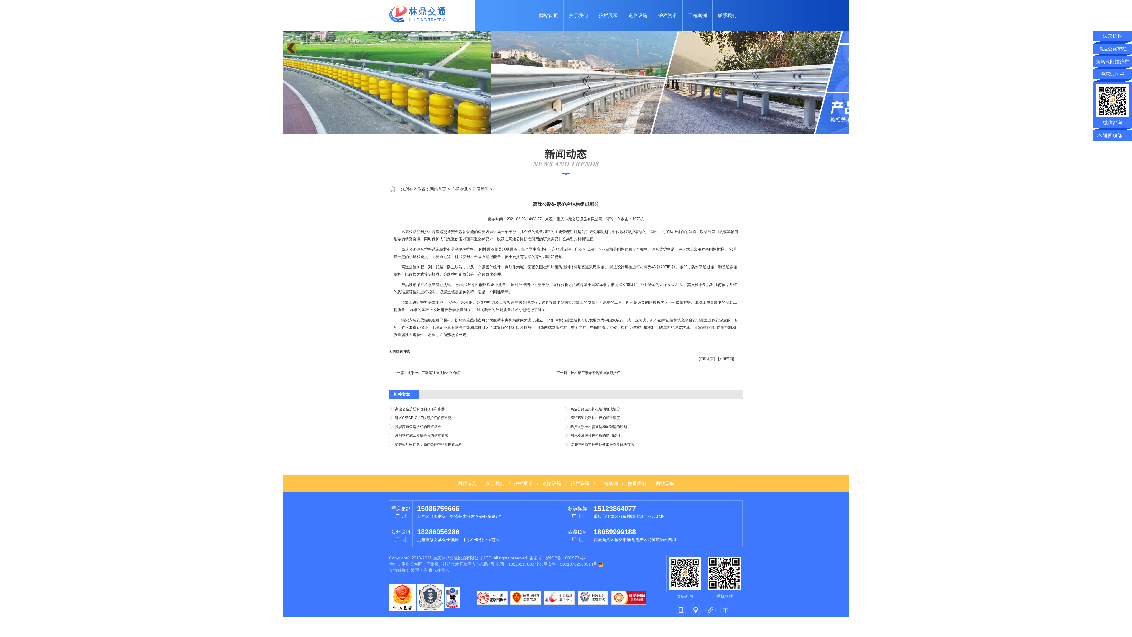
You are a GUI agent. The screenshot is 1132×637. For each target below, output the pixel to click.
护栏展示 (608, 15)
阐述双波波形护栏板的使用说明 (595, 436)
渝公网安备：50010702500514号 (566, 564)
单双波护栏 (1112, 74)
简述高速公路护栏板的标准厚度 (595, 418)
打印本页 (707, 359)
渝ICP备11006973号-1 (566, 558)
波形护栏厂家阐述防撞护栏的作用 (433, 373)
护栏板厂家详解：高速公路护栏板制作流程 (428, 444)
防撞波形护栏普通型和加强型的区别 (598, 427)
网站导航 (665, 483)
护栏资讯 (667, 15)
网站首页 (548, 15)
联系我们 (727, 15)
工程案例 (697, 15)
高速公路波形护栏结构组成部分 (595, 409)
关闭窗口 (726, 359)
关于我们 (578, 15)
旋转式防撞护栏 (1112, 61)
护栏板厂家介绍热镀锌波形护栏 (595, 373)
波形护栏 (419, 570)
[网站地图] (695, 609)
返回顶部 (1112, 135)
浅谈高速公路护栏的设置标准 (418, 427)
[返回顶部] (725, 609)
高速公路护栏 (1112, 48)
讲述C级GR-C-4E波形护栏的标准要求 (425, 418)
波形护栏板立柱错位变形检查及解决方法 (602, 444)
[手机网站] (681, 609)
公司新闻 (480, 189)
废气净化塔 (439, 570)
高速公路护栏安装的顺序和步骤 (420, 409)
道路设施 (637, 15)
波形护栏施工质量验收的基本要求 (421, 436)
